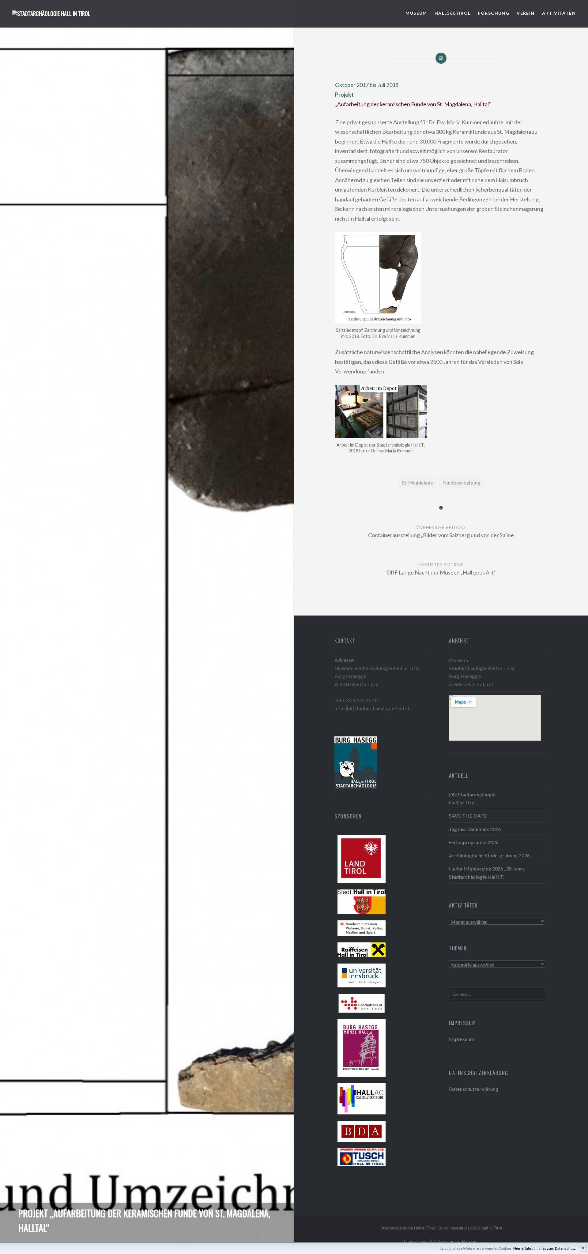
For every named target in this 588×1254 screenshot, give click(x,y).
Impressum (461, 1039)
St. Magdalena (417, 482)
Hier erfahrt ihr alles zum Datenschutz (544, 1248)
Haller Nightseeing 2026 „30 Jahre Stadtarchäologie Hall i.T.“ (487, 872)
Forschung (494, 13)
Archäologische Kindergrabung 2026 (489, 855)
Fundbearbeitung (461, 482)
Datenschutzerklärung (473, 1089)
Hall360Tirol (453, 13)
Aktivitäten (559, 13)
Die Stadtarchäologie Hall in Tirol (472, 798)
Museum (416, 13)
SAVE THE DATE (468, 815)
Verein (525, 13)
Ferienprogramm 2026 (474, 842)
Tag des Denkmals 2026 (475, 829)
